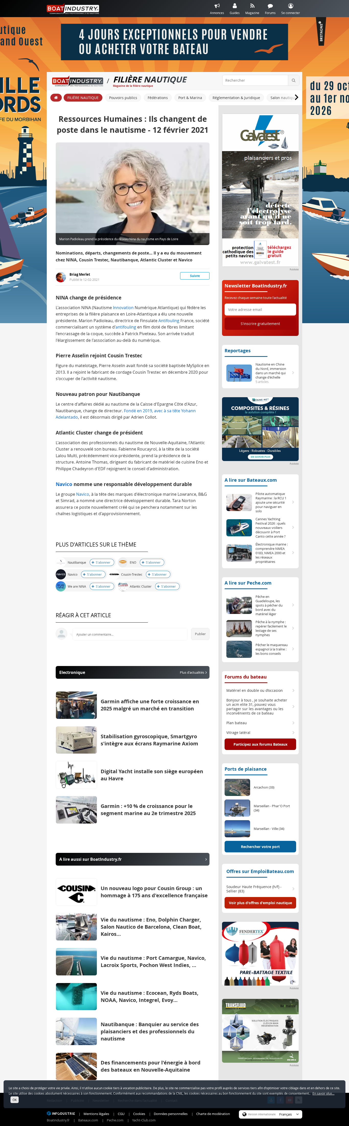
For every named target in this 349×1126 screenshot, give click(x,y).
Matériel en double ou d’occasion (254, 690)
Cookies (139, 1113)
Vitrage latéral (238, 732)
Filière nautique (83, 97)
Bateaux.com (88, 1120)
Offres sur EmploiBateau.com (260, 871)
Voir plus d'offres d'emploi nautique (260, 902)
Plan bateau (236, 723)
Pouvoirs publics (123, 97)
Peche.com (115, 1120)
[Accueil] (56, 98)
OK (15, 1100)
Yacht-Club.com (144, 1120)
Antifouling (168, 320)
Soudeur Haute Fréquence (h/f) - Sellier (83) (254, 889)
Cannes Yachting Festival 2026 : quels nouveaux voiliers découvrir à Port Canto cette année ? (270, 528)
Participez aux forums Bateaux (260, 744)
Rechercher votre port (260, 846)
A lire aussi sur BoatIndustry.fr (90, 859)
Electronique (131, 672)
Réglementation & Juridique (236, 97)
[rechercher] (293, 80)
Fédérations (158, 97)
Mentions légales (96, 1113)
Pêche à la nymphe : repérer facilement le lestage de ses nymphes (271, 628)
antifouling (125, 327)
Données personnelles (171, 1113)
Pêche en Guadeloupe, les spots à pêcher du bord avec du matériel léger (269, 605)
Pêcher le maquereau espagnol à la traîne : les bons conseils (271, 649)
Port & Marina (190, 97)
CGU (121, 1113)
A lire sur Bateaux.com (251, 480)
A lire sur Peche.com (248, 583)
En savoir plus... (323, 1093)
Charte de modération (213, 1113)
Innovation (123, 307)
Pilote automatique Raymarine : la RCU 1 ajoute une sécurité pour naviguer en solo (270, 502)
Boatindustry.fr (58, 1120)
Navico (64, 484)
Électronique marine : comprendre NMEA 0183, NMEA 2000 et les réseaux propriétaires (271, 553)
